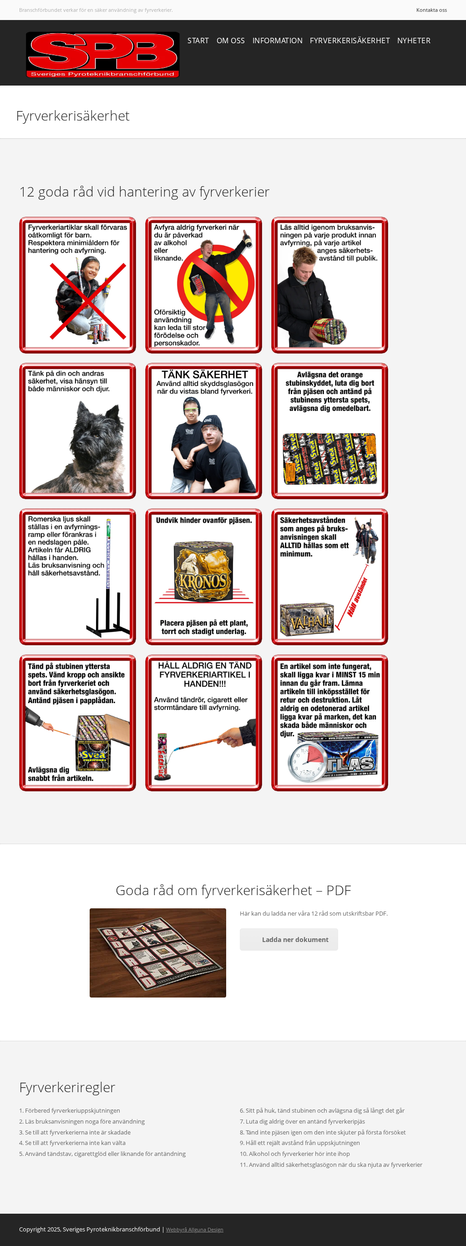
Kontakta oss (431, 9)
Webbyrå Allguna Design (194, 1229)
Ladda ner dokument (295, 939)
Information (278, 40)
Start (198, 40)
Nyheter (414, 40)
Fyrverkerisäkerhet (350, 40)
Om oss (231, 40)
